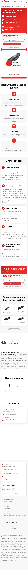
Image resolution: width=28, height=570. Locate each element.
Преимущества (5, 81)
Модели (20, 81)
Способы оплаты (8, 518)
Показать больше (14, 329)
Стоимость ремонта (8, 499)
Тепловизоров (7, 527)
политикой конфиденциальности (14, 47)
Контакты (6, 504)
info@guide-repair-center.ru (10, 469)
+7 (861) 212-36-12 (17, 1)
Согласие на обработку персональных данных (15, 515)
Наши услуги (7, 513)
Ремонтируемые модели (10, 511)
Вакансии (6, 506)
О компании (7, 508)
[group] (7, 387)
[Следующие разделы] (27, 82)
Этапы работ (13, 81)
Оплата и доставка (8, 501)
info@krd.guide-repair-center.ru (12, 414)
